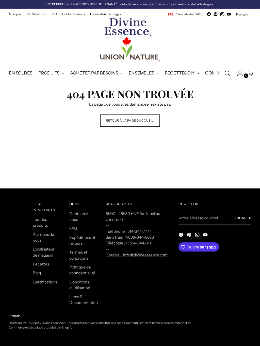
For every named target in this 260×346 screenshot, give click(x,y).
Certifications (45, 282)
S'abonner (241, 218)
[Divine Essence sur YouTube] (228, 14)
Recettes (41, 264)
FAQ (73, 228)
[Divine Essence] (130, 41)
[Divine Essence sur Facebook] (209, 14)
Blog (37, 273)
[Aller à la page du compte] (238, 73)
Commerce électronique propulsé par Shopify (40, 327)
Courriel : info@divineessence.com (137, 255)
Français (242, 14)
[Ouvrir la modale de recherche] (227, 73)
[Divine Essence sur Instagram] (222, 14)
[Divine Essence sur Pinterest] (215, 14)
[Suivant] (218, 73)
